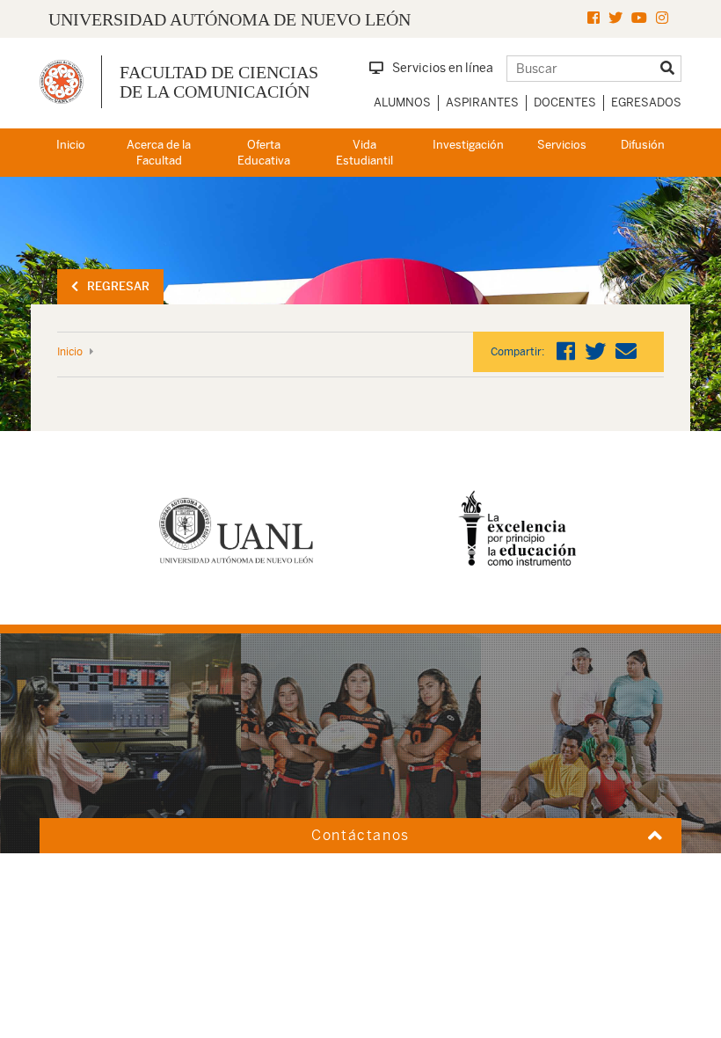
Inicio (70, 144)
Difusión (643, 144)
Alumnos (402, 102)
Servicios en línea (442, 68)
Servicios (561, 144)
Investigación (468, 144)
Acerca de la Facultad (159, 153)
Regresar (118, 286)
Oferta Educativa (263, 153)
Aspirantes (482, 102)
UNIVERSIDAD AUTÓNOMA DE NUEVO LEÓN (229, 19)
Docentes (565, 102)
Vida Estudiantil (364, 153)
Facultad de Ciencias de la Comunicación (219, 81)
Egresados (646, 102)
